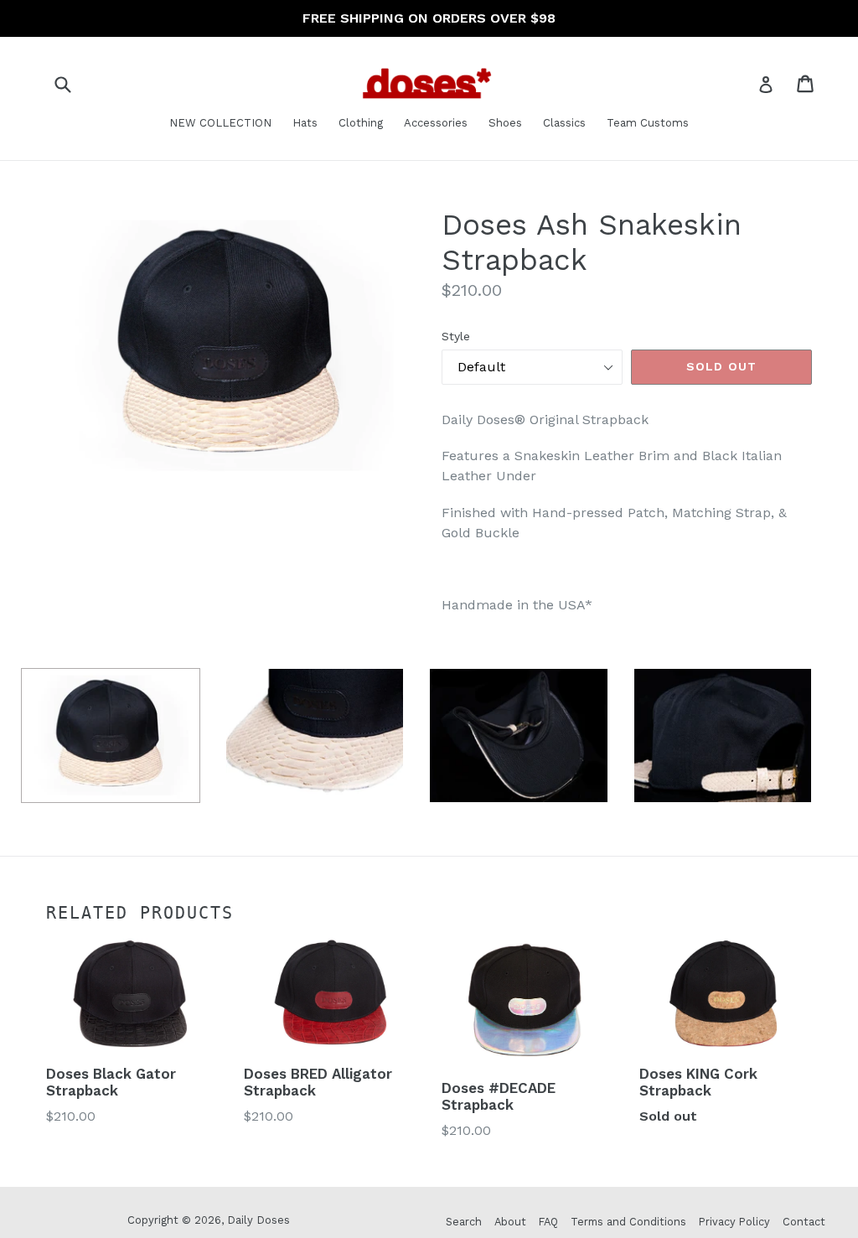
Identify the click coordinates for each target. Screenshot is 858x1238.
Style (456, 336)
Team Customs (648, 123)
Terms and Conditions (628, 1221)
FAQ (548, 1221)
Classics (564, 123)
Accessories (436, 123)
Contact (804, 1221)
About (510, 1221)
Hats (305, 123)
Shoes (505, 123)
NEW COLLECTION (220, 123)
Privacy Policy (734, 1221)
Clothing (361, 123)
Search (464, 1221)
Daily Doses (258, 1220)
